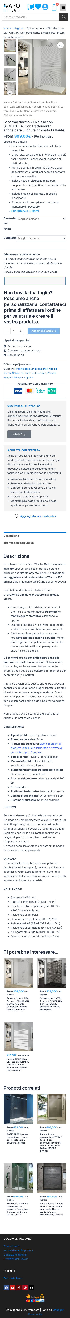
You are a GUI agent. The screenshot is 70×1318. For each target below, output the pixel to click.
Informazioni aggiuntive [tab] (19, 542)
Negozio (19, 28)
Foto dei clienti (13, 1278)
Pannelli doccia (39, 102)
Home (7, 28)
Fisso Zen (40, 373)
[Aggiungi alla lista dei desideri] (8, 962)
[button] (60, 45)
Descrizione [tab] (11, 535)
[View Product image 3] (10, 74)
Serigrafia (10, 238)
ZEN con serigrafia (20, 106)
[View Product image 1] (10, 45)
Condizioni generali (15, 1254)
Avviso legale (11, 1246)
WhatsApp (19, 434)
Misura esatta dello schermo (22, 254)
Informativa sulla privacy (18, 1250)
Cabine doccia (21, 102)
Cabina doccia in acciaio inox (32, 368)
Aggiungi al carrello (43, 331)
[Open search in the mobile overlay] (35, 17)
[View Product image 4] (10, 88)
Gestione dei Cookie (16, 1259)
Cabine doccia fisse (23, 373)
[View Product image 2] (10, 60)
